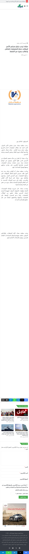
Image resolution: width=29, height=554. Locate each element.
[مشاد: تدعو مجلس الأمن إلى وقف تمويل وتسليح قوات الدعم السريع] (21, 427)
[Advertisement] (14, 25)
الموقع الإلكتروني (24, 479)
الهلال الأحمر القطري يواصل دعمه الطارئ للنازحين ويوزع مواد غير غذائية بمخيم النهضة (7, 419)
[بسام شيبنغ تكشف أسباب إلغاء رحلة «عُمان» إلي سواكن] (7, 427)
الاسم (26, 467)
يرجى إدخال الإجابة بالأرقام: (21, 490)
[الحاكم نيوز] (20, 6)
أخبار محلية (19, 43)
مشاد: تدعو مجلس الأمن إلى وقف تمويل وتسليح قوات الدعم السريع (22, 434)
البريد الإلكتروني (24, 473)
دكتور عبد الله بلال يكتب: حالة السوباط (16, 1)
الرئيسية (25, 43)
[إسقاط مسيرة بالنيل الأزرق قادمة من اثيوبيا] (21, 412)
